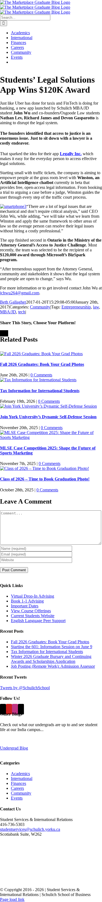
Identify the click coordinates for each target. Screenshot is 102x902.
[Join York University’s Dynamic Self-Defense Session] (48, 406)
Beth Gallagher (13, 302)
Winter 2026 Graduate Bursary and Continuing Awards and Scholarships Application (51, 659)
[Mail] (21, 709)
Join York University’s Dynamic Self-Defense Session (48, 416)
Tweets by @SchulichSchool (25, 687)
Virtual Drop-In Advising (32, 596)
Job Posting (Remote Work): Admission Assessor (53, 666)
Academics (20, 773)
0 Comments (41, 375)
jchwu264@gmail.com (19, 293)
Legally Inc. (71, 153)
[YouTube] (9, 709)
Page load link (12, 899)
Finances (18, 783)
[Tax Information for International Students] (38, 379)
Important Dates (24, 606)
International (21, 778)
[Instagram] (15, 709)
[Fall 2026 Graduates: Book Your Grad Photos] (41, 353)
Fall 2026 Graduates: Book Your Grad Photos (42, 364)
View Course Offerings (31, 610)
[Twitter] (3, 709)
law (96, 307)
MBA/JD (8, 312)
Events (17, 798)
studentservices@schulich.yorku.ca (30, 829)
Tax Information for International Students (39, 390)
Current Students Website (32, 615)
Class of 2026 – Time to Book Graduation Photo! (44, 479)
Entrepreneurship (76, 307)
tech (21, 312)
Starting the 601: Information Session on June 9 (51, 646)
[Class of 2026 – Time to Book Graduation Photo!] (44, 468)
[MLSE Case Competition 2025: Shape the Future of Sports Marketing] (51, 437)
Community (40, 307)
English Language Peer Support (38, 620)
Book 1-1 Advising (27, 601)
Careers (17, 788)
